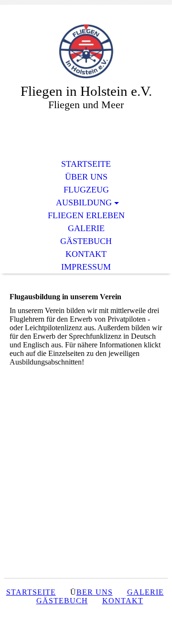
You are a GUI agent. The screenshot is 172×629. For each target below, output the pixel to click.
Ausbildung (84, 202)
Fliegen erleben (86, 215)
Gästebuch (86, 241)
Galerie (86, 228)
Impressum (86, 267)
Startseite (86, 164)
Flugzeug (86, 189)
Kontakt (86, 254)
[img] (86, 51)
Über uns (86, 177)
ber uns (94, 592)
